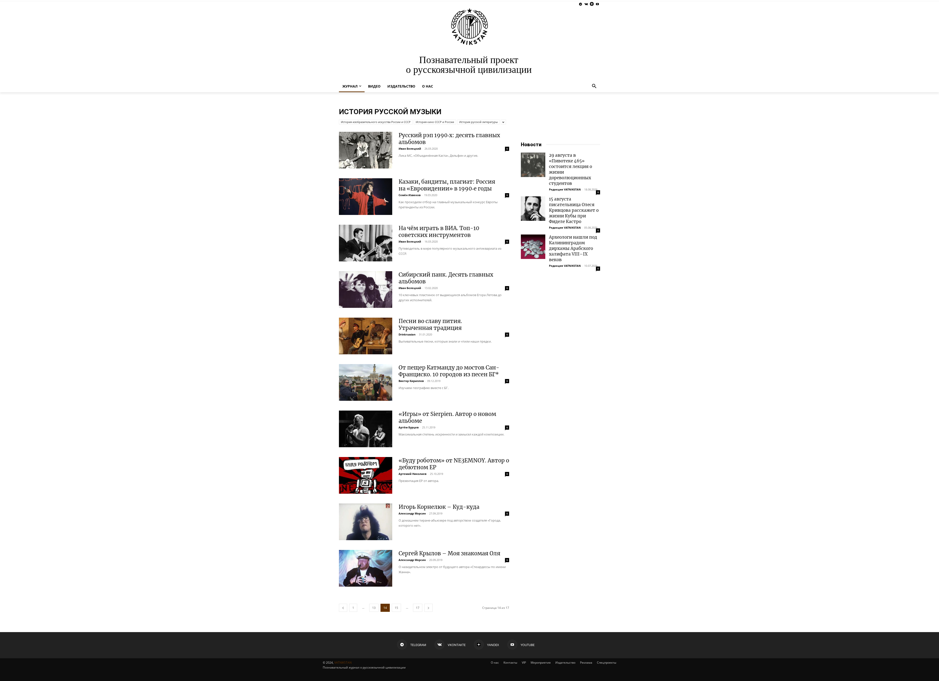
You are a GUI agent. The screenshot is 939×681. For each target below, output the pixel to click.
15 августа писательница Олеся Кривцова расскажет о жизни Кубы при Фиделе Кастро (574, 210)
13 (374, 608)
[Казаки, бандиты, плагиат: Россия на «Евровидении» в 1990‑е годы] (365, 196)
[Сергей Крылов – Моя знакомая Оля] (365, 568)
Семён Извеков (410, 195)
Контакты (510, 662)
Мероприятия (541, 662)
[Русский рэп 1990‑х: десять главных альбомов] (365, 150)
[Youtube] (597, 4)
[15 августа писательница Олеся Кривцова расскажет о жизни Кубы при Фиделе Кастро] (533, 208)
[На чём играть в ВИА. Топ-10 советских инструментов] (365, 243)
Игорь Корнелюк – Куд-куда (439, 506)
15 (396, 608)
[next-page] (428, 608)
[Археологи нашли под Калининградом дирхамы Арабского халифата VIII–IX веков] (533, 246)
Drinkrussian (407, 334)
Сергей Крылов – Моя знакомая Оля (449, 553)
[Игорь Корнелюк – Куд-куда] (365, 521)
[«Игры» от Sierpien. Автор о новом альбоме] (365, 429)
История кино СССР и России (435, 122)
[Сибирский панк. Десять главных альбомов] (365, 289)
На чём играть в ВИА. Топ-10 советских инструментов (439, 231)
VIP (524, 662)
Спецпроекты (606, 662)
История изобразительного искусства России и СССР (376, 122)
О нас (495, 662)
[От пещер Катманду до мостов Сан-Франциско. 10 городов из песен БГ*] (365, 382)
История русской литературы (478, 122)
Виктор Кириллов (411, 381)
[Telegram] (580, 4)
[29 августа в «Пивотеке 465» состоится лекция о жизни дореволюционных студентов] (533, 165)
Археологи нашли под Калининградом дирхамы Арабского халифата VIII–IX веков (573, 248)
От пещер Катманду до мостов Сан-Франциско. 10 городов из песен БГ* (449, 371)
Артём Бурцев (409, 427)
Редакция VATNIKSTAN (565, 189)
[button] (594, 86)
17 (417, 608)
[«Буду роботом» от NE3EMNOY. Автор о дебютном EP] (365, 475)
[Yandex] (591, 4)
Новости (531, 144)
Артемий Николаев (412, 474)
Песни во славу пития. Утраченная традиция (430, 324)
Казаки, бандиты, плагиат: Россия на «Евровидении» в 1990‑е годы (447, 185)
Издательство (565, 662)
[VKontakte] (586, 4)
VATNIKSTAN (343, 662)
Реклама (586, 662)
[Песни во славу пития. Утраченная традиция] (365, 336)
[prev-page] (343, 608)
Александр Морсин (412, 513)
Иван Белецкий (410, 148)
